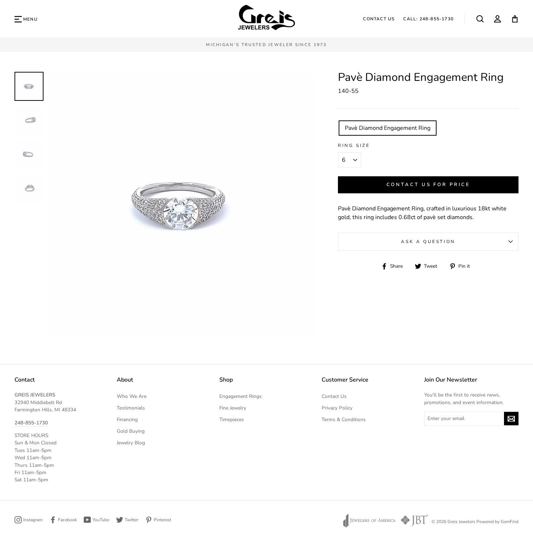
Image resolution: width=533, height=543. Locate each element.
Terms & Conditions (344, 419)
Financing (127, 419)
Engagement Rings (240, 396)
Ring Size (354, 145)
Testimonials (131, 407)
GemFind (509, 522)
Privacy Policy (337, 407)
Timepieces (231, 419)
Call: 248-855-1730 (428, 19)
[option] (266, 44)
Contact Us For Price (428, 184)
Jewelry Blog (131, 442)
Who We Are (131, 396)
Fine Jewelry (232, 407)
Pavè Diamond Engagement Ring (387, 128)
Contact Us (378, 19)
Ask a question (428, 241)
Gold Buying (131, 431)
